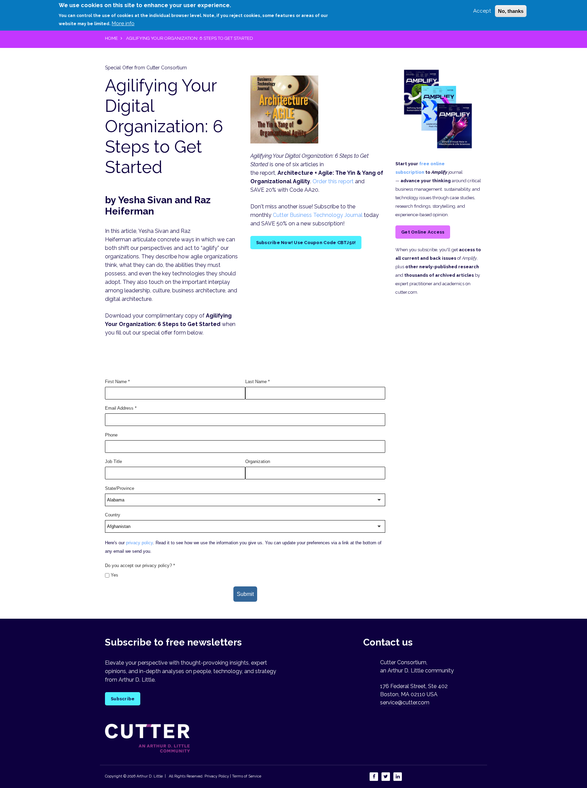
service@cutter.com (404, 702)
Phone (111, 435)
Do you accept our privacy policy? (140, 565)
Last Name (257, 381)
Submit (245, 594)
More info (123, 23)
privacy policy (139, 542)
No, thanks (510, 11)
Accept (482, 11)
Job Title (113, 461)
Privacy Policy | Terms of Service (232, 776)
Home (111, 38)
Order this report (333, 181)
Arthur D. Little (149, 776)
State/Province (119, 488)
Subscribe (123, 698)
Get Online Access (422, 232)
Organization (257, 461)
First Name (117, 381)
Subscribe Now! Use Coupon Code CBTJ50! (306, 242)
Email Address (121, 408)
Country (112, 514)
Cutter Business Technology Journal (317, 215)
